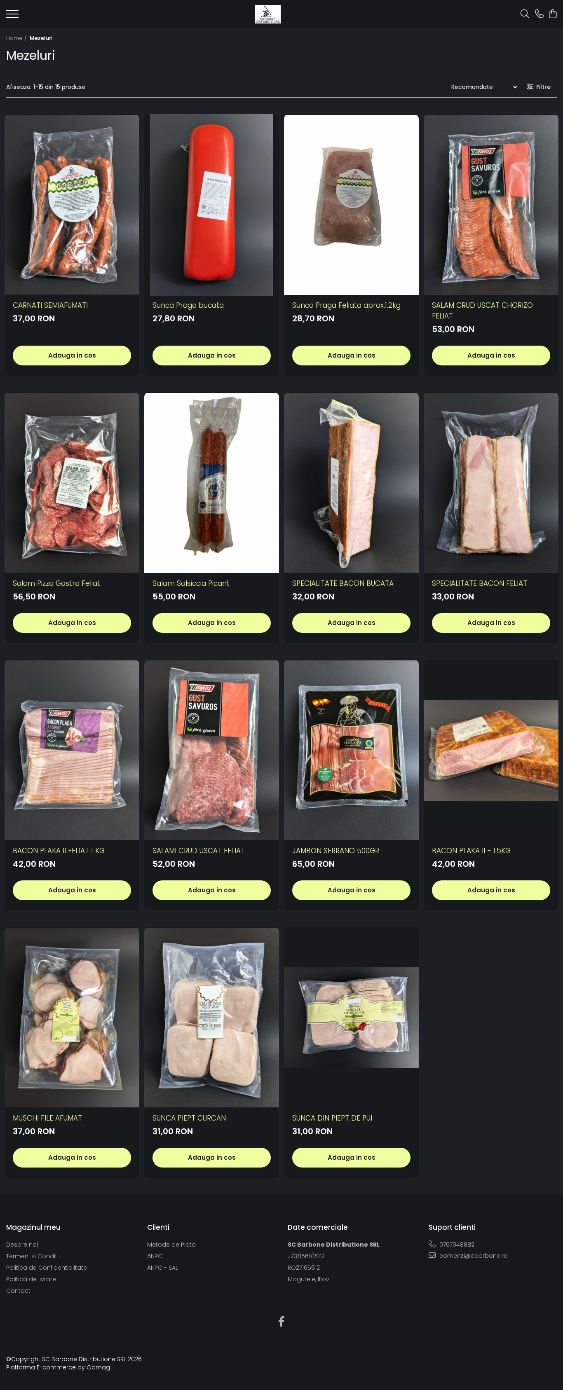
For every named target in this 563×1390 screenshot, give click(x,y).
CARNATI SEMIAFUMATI (50, 305)
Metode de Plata (171, 1244)
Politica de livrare (31, 1279)
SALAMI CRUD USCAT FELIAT (198, 851)
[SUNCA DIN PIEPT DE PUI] (351, 1018)
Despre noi (22, 1244)
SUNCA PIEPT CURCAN (189, 1118)
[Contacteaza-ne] (539, 14)
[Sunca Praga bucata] (211, 205)
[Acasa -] (268, 14)
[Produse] (12, 16)
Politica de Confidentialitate (46, 1268)
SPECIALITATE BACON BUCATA (343, 583)
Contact (18, 1291)
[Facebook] (281, 1322)
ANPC (154, 1256)
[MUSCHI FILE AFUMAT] (72, 1018)
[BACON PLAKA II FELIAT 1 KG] (72, 750)
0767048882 (456, 1244)
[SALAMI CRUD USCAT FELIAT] (211, 750)
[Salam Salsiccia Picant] (211, 483)
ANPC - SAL (162, 1268)
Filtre (542, 87)
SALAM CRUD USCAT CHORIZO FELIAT (482, 310)
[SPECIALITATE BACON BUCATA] (351, 483)
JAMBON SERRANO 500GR (335, 851)
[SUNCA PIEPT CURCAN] (211, 1018)
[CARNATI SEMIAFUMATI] (72, 205)
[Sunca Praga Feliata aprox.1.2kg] (351, 205)
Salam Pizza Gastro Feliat (56, 583)
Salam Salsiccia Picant (191, 583)
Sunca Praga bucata (188, 305)
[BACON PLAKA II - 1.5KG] (491, 750)
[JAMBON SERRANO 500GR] (351, 750)
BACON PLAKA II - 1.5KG (471, 851)
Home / (17, 38)
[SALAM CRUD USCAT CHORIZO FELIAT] (491, 205)
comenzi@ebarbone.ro (473, 1256)
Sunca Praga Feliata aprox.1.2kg (346, 305)
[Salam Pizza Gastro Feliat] (72, 483)
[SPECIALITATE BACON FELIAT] (491, 483)
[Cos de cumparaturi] (552, 14)
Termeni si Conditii (33, 1256)
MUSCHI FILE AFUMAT (47, 1118)
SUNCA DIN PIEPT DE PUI (332, 1118)
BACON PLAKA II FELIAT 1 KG (59, 851)
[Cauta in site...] (525, 14)
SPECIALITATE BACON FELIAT (479, 583)
